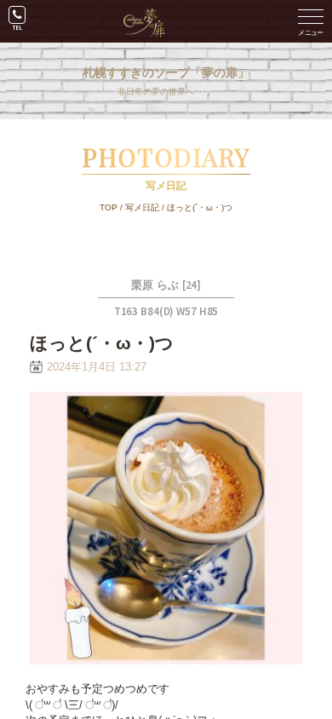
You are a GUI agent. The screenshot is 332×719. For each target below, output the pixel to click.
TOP (108, 207)
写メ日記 (142, 207)
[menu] (310, 21)
